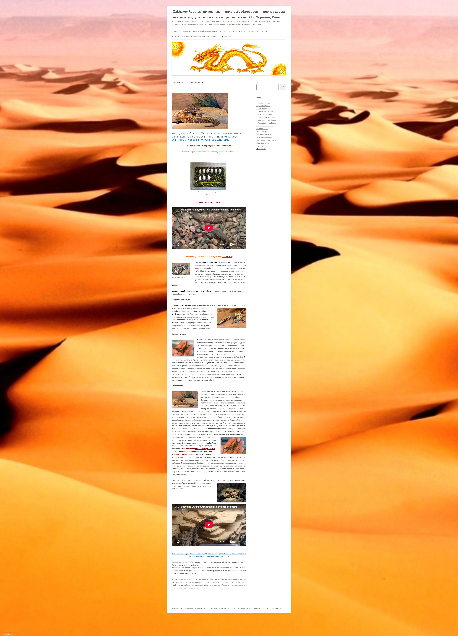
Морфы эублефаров (265, 111)
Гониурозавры (261, 131)
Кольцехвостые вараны (181, 305)
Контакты (230, 152)
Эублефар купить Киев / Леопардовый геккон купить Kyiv (194, 37)
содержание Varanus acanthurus (217, 556)
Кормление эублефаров (267, 120)
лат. (193, 291)
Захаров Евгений (230, 582)
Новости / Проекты (265, 114)
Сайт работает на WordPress (272, 608)
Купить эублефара (263, 103)
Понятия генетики (263, 109)
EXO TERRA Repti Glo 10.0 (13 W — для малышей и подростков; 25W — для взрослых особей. (193, 452)
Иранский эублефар (263, 134)
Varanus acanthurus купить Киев (198, 582)
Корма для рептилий (264, 146)
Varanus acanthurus (220, 145)
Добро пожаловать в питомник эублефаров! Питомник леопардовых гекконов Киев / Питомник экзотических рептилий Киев (216, 608)
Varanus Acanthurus (205, 340)
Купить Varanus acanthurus (229, 554)
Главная (175, 31)
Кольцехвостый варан (198, 145)
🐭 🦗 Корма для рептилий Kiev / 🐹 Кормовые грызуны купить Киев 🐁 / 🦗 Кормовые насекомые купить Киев (225, 31)
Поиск (258, 83)
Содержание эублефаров (267, 117)
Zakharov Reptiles (210, 579)
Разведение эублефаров (267, 123)
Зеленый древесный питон (266, 140)
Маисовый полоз (262, 143)
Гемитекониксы (262, 129)
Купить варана (211, 554)
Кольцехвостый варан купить (222, 585)
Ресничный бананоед (264, 137)
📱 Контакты (226, 37)
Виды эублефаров (263, 106)
